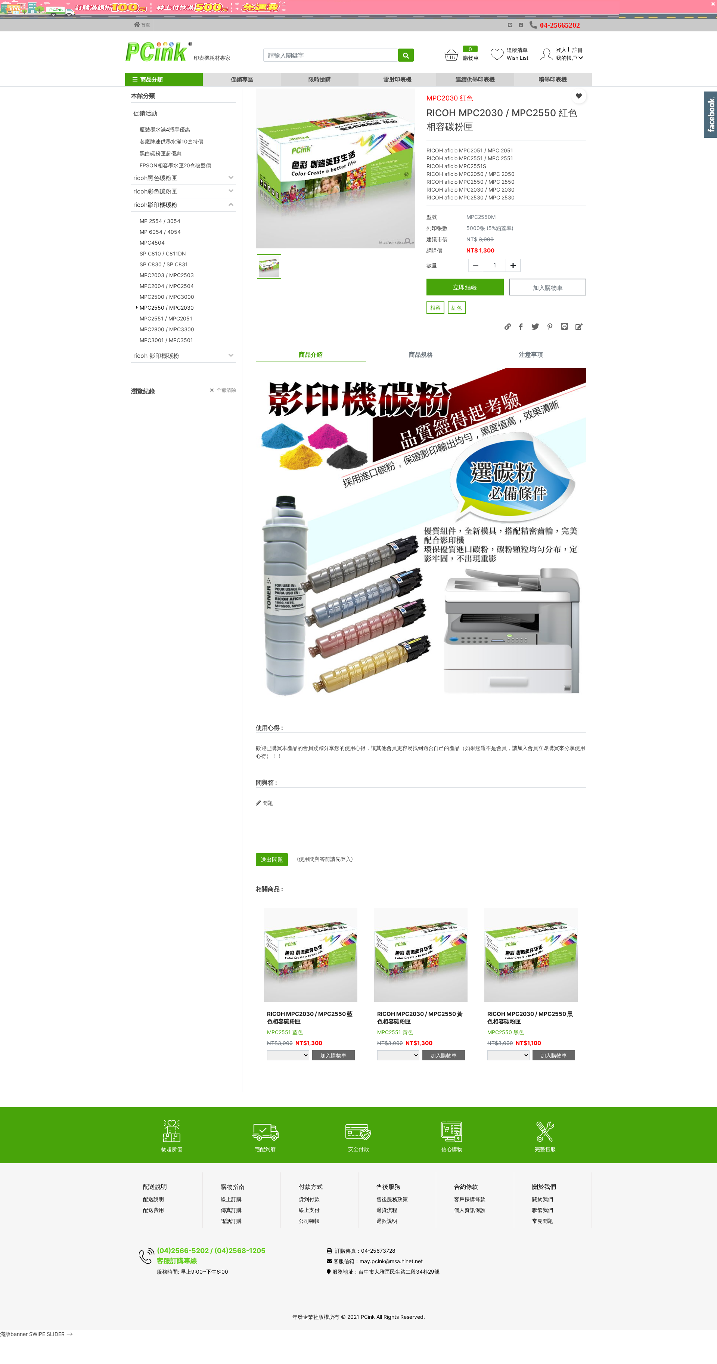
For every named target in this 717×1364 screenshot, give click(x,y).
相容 (435, 307)
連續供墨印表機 (475, 79)
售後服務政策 (392, 1199)
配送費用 (153, 1210)
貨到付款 (309, 1199)
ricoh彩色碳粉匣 (155, 191)
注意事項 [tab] (531, 354)
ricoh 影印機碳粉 (156, 355)
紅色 (456, 307)
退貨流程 (386, 1210)
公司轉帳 (309, 1221)
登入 (561, 50)
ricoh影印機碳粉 (155, 204)
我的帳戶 (567, 58)
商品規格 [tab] (421, 354)
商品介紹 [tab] (311, 354)
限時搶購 (319, 79)
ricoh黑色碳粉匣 (155, 178)
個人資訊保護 (469, 1210)
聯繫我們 (542, 1210)
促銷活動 (145, 113)
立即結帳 (465, 287)
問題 (268, 803)
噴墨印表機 (553, 79)
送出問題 (272, 859)
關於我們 (542, 1199)
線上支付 (309, 1210)
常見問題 (542, 1221)
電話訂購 (231, 1221)
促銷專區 (242, 79)
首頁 (145, 25)
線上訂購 (231, 1199)
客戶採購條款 (469, 1199)
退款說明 (386, 1221)
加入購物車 (548, 287)
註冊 (577, 50)
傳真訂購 (231, 1210)
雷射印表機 (398, 79)
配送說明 (153, 1199)
